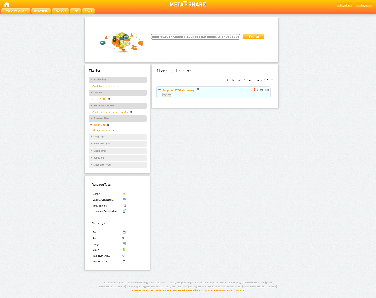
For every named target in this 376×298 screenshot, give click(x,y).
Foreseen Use (101, 118)
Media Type (99, 150)
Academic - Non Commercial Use (110, 111)
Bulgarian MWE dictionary (178, 90)
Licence (97, 92)
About (88, 11)
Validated (98, 157)
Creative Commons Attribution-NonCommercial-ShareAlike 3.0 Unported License (177, 290)
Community (41, 11)
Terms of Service (234, 290)
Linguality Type (102, 164)
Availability (99, 79)
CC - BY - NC (99, 99)
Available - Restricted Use (106, 86)
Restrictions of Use (103, 105)
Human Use (98, 124)
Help (75, 11)
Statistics (60, 11)
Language (98, 136)
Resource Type (101, 143)
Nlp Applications (101, 130)
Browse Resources (16, 11)
